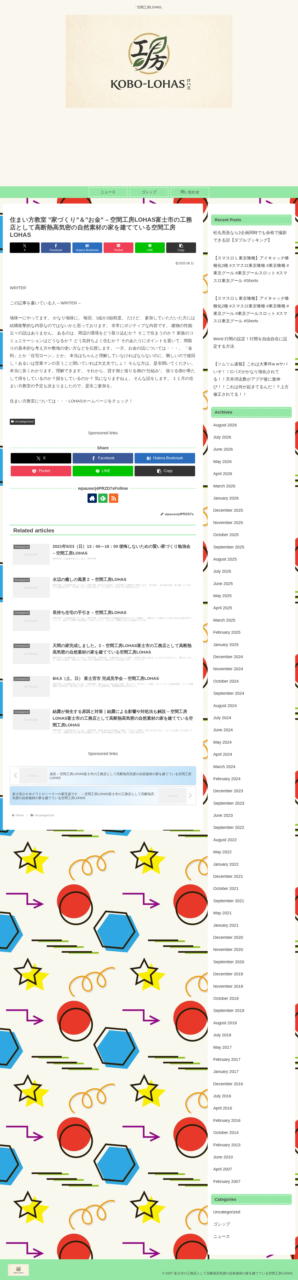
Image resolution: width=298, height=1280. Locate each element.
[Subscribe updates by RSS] (113, 498)
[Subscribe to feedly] (103, 498)
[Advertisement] (149, 151)
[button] (181, 247)
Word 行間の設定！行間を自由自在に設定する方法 (250, 343)
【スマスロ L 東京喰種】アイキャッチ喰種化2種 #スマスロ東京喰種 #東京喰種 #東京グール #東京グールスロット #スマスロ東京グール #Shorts (251, 269)
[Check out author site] (92, 498)
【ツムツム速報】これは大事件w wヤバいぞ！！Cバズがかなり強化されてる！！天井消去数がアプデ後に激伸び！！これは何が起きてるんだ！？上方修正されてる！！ (251, 379)
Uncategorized (24, 421)
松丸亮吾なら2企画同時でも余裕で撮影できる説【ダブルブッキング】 (250, 236)
